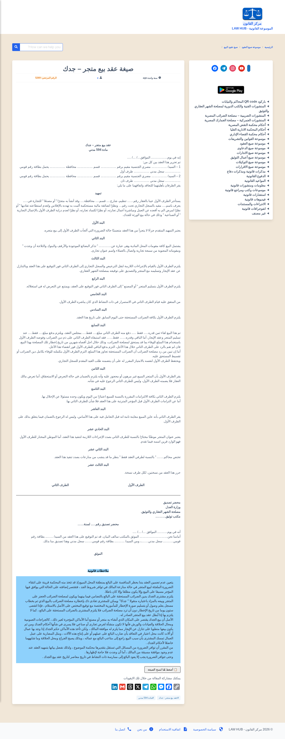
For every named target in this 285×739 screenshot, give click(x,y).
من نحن (141, 729)
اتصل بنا (120, 729)
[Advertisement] (98, 114)
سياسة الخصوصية (204, 729)
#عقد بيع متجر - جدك (169, 698)
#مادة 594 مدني (146, 698)
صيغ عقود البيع (231, 47)
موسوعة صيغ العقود (251, 47)
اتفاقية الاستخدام (169, 729)
